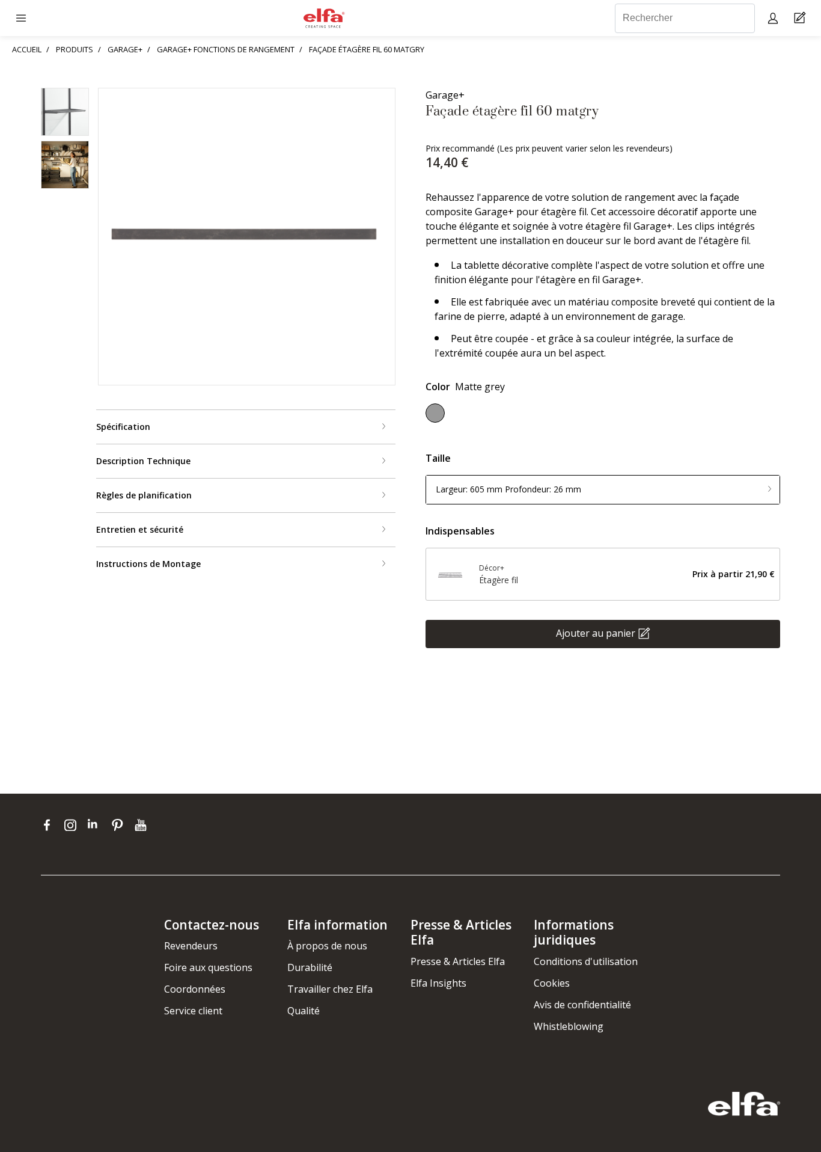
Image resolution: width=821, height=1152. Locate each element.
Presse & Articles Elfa (457, 961)
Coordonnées (194, 989)
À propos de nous (327, 945)
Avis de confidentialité (582, 1004)
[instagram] (73, 825)
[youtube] (142, 825)
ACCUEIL (26, 49)
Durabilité (309, 967)
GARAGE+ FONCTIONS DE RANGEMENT (226, 49)
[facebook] (49, 825)
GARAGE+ (125, 49)
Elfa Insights (438, 983)
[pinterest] (120, 825)
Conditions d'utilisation (586, 961)
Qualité (303, 1010)
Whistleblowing (568, 1026)
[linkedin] (96, 825)
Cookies (552, 983)
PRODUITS (74, 49)
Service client (193, 1010)
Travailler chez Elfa (330, 989)
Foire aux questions (208, 967)
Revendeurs (191, 945)
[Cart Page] (801, 18)
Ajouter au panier (595, 632)
